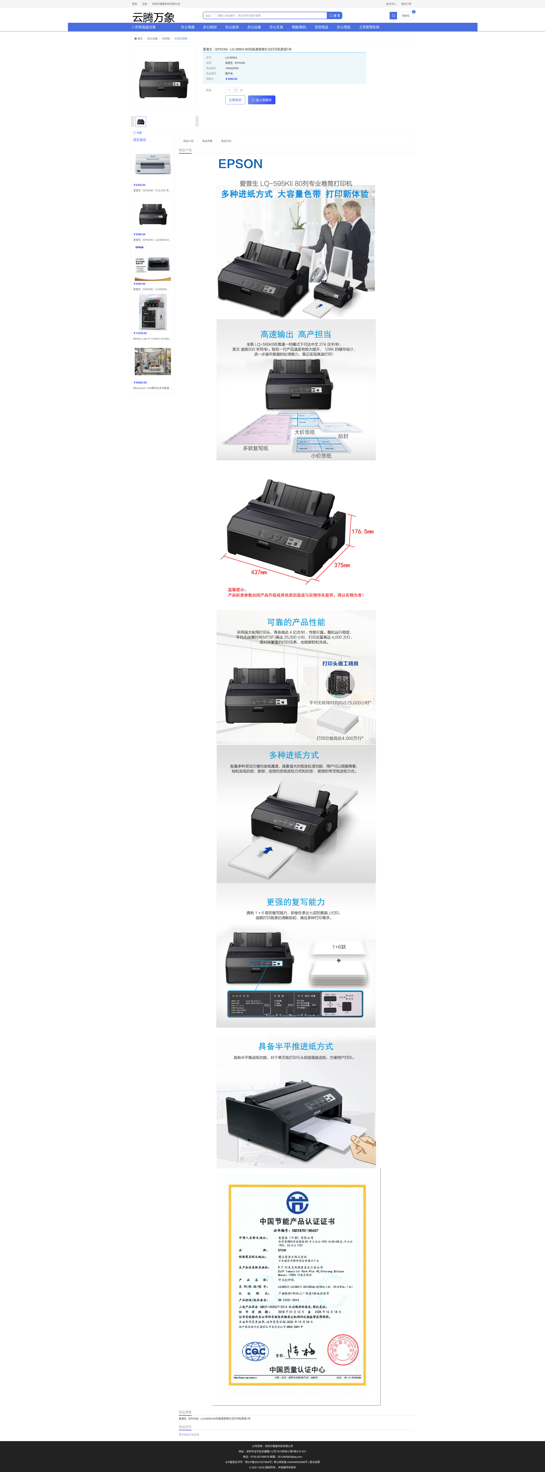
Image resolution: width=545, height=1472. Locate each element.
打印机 (166, 38)
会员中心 (391, 4)
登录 (134, 4)
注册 (144, 4)
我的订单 (406, 4)
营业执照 (315, 1462)
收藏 (139, 132)
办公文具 (276, 26)
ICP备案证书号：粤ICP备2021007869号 (248, 1462)
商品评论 (226, 141)
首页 (140, 38)
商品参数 (207, 141)
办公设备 (254, 26)
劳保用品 (321, 26)
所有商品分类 (145, 26)
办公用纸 (343, 26)
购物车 (406, 15)
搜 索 (336, 15)
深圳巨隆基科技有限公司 (166, 4)
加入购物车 (263, 100)
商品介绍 (188, 141)
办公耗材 (210, 26)
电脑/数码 (299, 26)
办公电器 (188, 26)
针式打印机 (181, 38)
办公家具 (232, 26)
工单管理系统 (369, 26)
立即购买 (235, 100)
